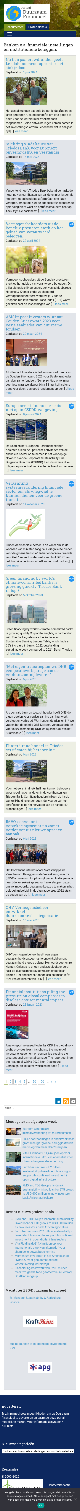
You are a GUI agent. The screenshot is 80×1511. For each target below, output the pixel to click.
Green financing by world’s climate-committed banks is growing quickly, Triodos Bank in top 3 (34, 584)
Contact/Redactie (59, 1485)
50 (34, 1081)
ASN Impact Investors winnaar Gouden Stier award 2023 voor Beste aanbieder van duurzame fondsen (34, 322)
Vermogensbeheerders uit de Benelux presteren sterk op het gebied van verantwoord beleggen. (34, 229)
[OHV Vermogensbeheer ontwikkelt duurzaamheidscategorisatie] (26, 947)
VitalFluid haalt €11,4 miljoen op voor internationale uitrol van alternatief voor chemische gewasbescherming (48, 1157)
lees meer (21, 131)
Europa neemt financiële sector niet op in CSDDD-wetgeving (34, 407)
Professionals (37, 27)
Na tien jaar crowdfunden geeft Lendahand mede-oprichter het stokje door (34, 63)
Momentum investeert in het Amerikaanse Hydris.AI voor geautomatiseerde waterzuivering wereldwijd (42, 1260)
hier (9, 1426)
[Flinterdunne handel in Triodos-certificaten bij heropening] (26, 781)
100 (41, 1081)
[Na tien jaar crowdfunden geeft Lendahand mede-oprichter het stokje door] (26, 103)
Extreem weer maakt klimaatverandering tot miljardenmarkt (47, 1131)
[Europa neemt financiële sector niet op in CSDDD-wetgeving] (26, 439)
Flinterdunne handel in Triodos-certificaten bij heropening (35, 747)
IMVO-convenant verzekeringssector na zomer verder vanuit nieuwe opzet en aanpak (34, 827)
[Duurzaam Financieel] (27, 13)
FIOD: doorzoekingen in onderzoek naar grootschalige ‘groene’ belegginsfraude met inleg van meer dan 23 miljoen (48, 1143)
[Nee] (75, 1499)
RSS (66, 1101)
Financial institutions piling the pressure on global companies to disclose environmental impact (35, 995)
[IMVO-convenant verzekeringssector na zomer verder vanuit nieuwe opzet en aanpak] (26, 863)
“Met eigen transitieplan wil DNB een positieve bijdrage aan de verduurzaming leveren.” (36, 670)
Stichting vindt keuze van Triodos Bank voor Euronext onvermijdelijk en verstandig (32, 147)
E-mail (73, 1101)
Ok (41, 1505)
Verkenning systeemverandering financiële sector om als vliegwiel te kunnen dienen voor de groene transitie (34, 491)
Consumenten (14, 27)
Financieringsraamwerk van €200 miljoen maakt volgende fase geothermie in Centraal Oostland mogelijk (43, 1272)
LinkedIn (58, 1101)
